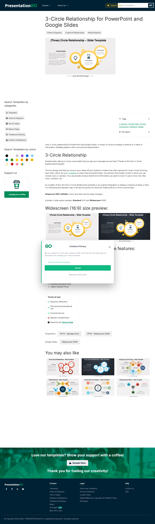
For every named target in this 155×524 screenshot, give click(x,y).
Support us (114, 5)
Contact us (129, 488)
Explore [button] (45, 5)
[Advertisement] (134, 74)
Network (133, 127)
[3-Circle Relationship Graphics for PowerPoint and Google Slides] (124, 227)
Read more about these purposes (59, 262)
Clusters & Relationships (74, 33)
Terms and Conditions (88, 488)
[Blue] (27, 155)
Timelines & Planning (58, 501)
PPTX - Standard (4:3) (69, 334)
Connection (124, 127)
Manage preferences (78, 275)
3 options (123, 124)
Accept (78, 268)
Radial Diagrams (94, 33)
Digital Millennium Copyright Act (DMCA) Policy (98, 498)
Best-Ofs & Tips (56, 511)
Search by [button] (62, 5)
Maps (52, 504)
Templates (54, 488)
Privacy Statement (87, 492)
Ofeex (21, 519)
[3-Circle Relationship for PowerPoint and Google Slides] (71, 227)
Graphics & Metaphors (58, 498)
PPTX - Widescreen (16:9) (98, 334)
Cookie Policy (85, 495)
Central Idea (133, 124)
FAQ (127, 492)
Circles (143, 124)
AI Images (54, 507)
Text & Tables (55, 495)
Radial (140, 127)
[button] (109, 247)
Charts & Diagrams (54, 33)
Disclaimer (84, 501)
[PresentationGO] (21, 5)
